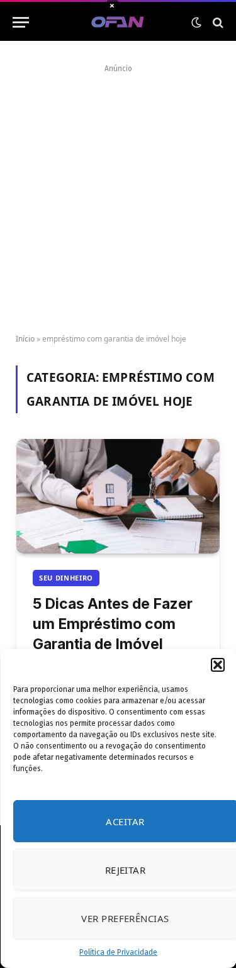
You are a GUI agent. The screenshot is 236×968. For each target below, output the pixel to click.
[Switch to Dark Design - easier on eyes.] (196, 22)
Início (25, 338)
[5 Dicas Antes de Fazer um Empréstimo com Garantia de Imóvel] (118, 496)
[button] (217, 665)
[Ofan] (118, 22)
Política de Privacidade (118, 952)
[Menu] (21, 22)
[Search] (216, 22)
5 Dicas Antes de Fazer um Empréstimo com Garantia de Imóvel (113, 624)
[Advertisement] (118, 195)
